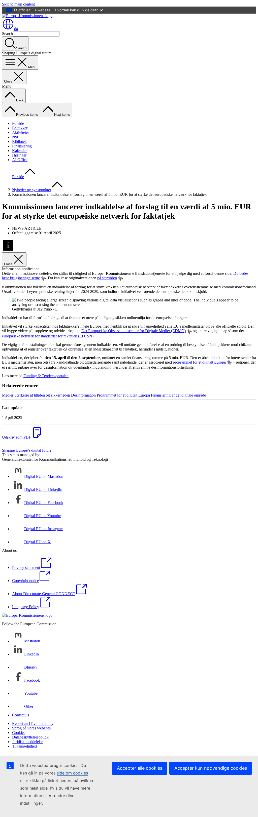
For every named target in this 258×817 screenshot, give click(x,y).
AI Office (19, 160)
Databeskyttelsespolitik (30, 737)
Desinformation (83, 395)
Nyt (15, 137)
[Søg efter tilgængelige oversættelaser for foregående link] (43, 278)
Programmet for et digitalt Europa (123, 395)
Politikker (19, 128)
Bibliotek (19, 141)
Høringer (19, 155)
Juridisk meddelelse (27, 742)
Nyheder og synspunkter (31, 190)
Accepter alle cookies (139, 768)
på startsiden (107, 278)
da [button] (16, 29)
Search (7, 33)
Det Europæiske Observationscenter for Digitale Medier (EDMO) (133, 331)
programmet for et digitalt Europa (199, 362)
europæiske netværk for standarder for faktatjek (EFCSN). (48, 336)
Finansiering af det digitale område (178, 395)
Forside (18, 123)
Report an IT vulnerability (32, 723)
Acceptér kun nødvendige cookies (210, 768)
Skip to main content (18, 4)
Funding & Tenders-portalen (46, 376)
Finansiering (22, 146)
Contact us (20, 715)
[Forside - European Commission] (27, 16)
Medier (7, 395)
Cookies (18, 732)
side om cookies (72, 772)
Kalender (19, 150)
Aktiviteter (20, 132)
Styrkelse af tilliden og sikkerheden (42, 395)
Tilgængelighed (24, 746)
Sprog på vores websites (31, 728)
